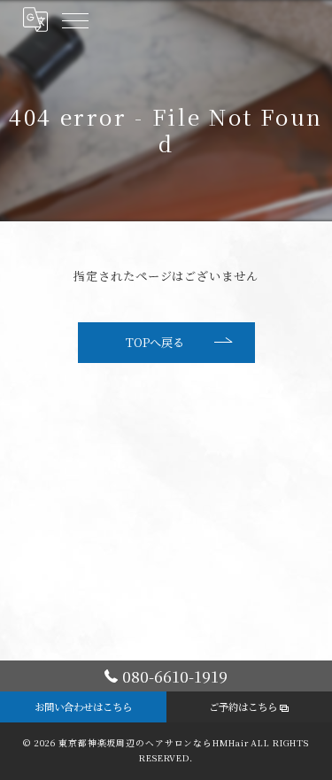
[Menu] (74, 19)
